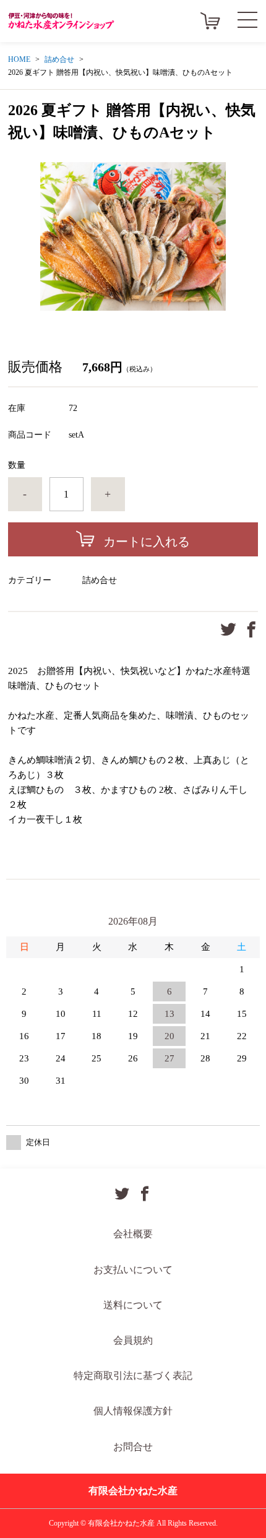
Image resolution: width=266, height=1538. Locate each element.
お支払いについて (133, 1269)
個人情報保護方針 (133, 1411)
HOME (19, 59)
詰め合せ (59, 59)
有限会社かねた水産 (133, 1490)
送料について (133, 1305)
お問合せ (133, 1446)
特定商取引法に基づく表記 (133, 1375)
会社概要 (133, 1234)
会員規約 (133, 1340)
